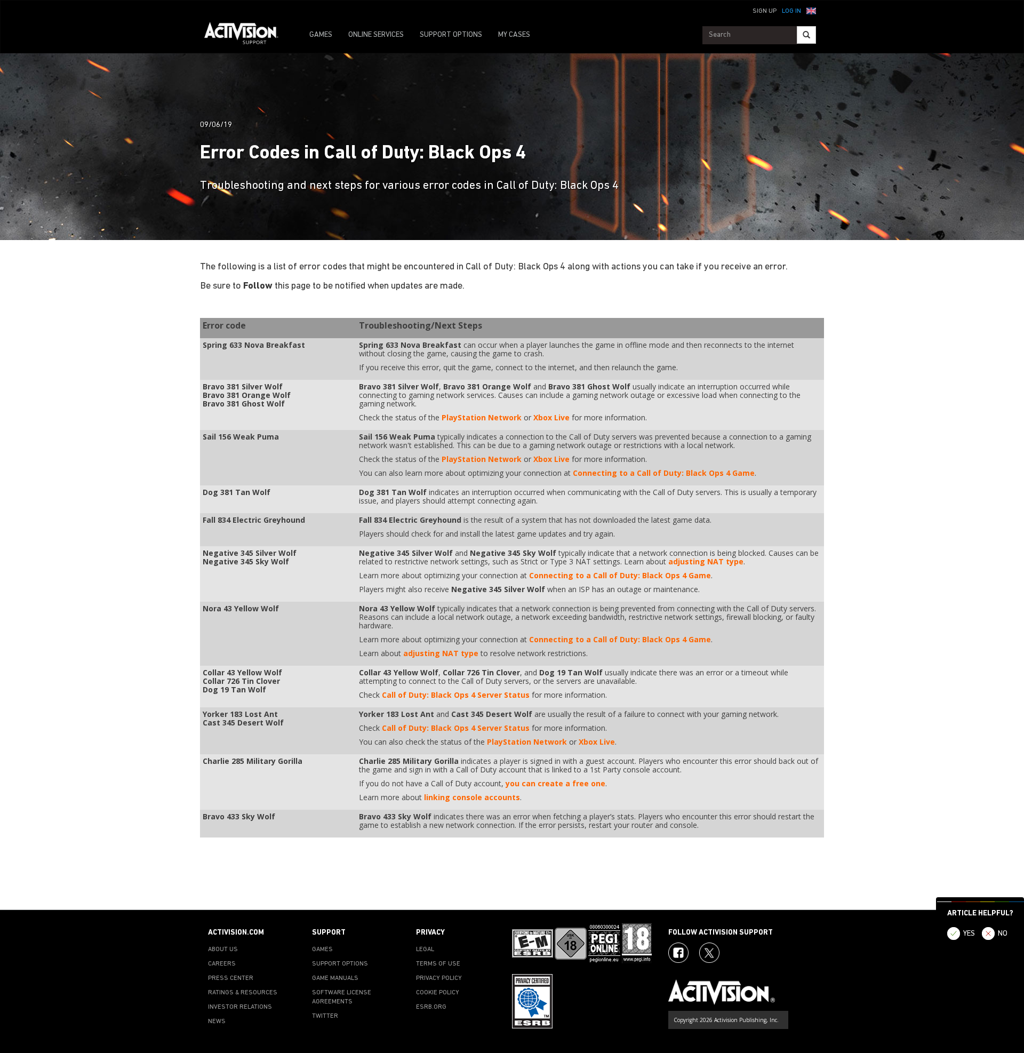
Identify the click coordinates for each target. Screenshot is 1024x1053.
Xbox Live (551, 417)
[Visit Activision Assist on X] (709, 953)
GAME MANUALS (335, 978)
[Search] (806, 35)
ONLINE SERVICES (376, 35)
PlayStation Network (482, 417)
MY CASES (514, 35)
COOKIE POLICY (437, 993)
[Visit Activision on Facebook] (678, 953)
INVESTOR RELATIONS (240, 1007)
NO (1002, 934)
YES (969, 934)
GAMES (320, 35)
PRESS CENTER (230, 978)
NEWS (217, 1021)
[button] (811, 10)
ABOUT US (223, 949)
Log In (791, 11)
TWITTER (325, 1016)
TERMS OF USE (438, 964)
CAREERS (222, 964)
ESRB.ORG (431, 1007)
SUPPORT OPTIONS (451, 35)
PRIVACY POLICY (439, 978)
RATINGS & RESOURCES (242, 993)
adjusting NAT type (705, 561)
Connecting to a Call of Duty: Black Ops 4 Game (664, 473)
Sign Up (765, 11)
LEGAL (425, 949)
